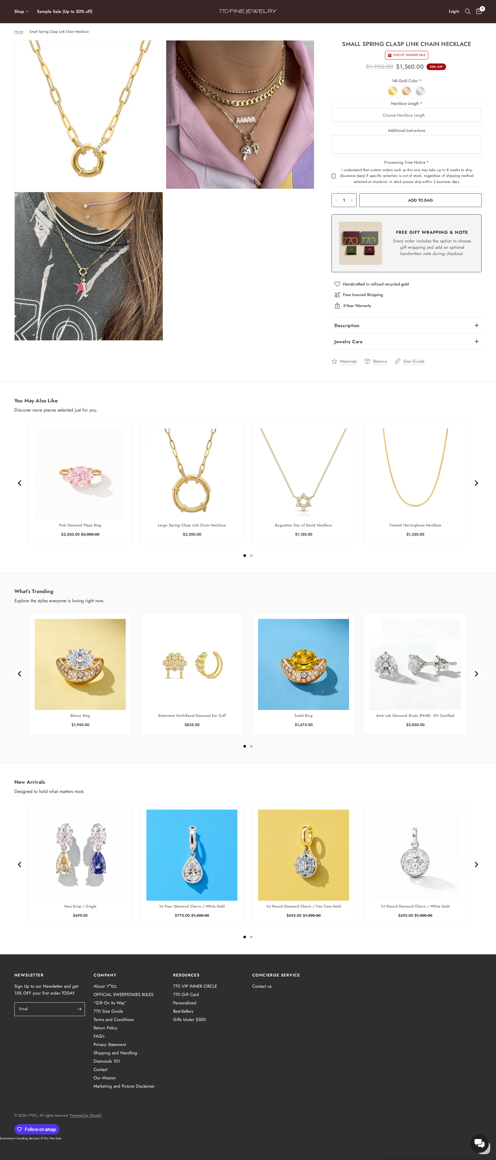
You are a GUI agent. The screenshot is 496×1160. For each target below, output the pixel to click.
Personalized (184, 1003)
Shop (19, 11)
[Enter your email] (79, 1009)
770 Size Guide (108, 1011)
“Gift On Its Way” (110, 1003)
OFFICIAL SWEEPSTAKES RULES (123, 994)
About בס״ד (105, 986)
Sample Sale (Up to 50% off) (64, 11)
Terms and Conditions (114, 1019)
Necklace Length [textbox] (406, 103)
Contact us (262, 986)
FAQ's (99, 1036)
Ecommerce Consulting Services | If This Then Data (30, 1138)
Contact (100, 1069)
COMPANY (105, 975)
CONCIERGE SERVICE (276, 975)
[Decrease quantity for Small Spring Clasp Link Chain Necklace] (336, 200)
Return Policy (105, 1028)
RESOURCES (186, 975)
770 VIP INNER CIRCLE (195, 986)
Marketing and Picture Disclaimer (124, 1086)
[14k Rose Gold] (407, 91)
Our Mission (105, 1078)
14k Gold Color (407, 81)
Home (18, 31)
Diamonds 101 (107, 1061)
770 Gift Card (186, 994)
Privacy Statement (110, 1044)
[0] (477, 11)
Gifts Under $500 (189, 1019)
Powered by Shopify (86, 1115)
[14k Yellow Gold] (393, 91)
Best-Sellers (183, 1011)
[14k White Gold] (420, 91)
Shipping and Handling (115, 1053)
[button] (479, 1143)
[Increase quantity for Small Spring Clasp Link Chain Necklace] (352, 200)
